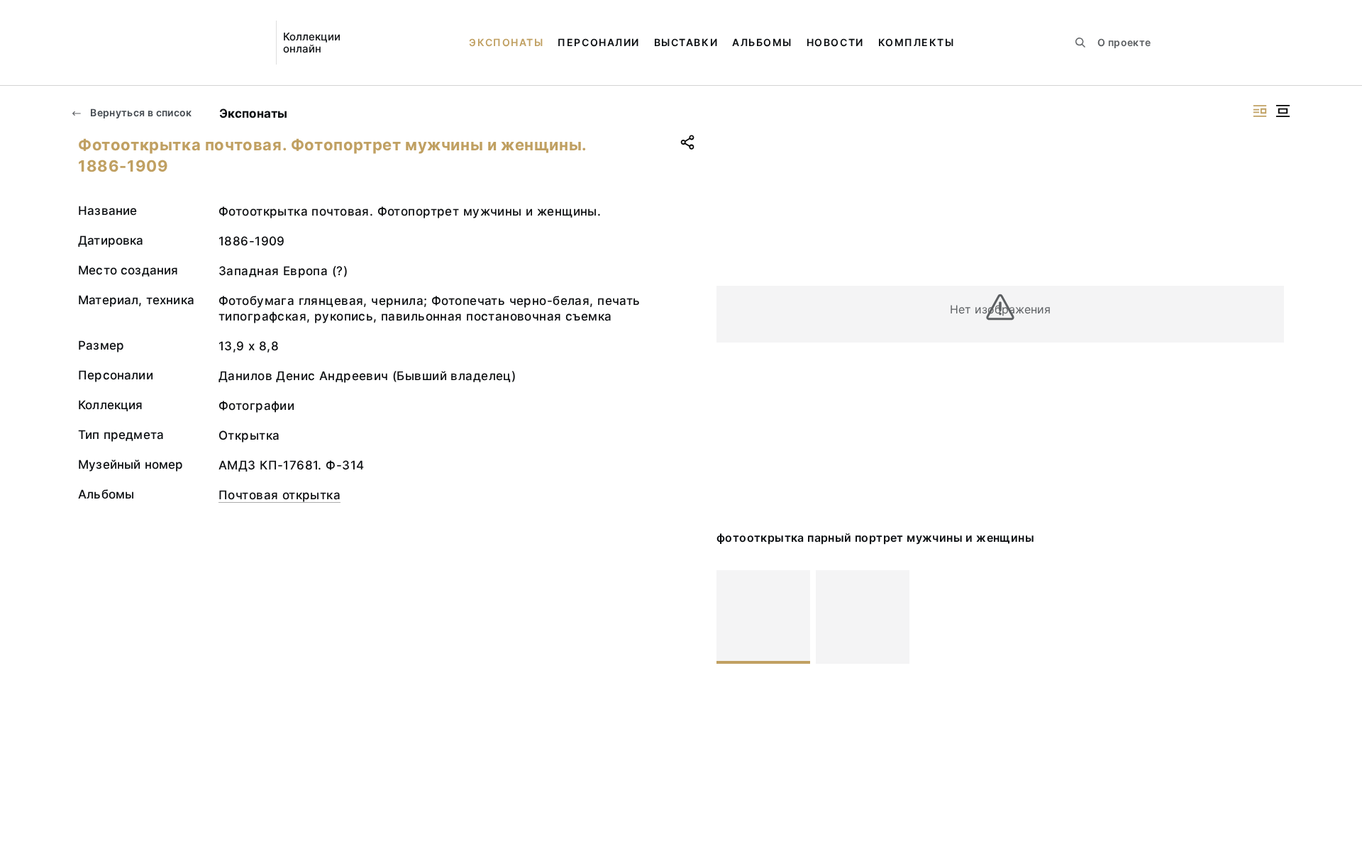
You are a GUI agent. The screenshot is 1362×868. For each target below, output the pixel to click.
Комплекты (916, 42)
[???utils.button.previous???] (733, 617)
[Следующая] (1267, 617)
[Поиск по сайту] (1080, 42)
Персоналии (598, 42)
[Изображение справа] (1259, 111)
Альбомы (762, 42)
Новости (835, 42)
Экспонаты (506, 42)
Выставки (686, 42)
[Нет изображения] (763, 617)
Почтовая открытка (279, 495)
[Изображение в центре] (1282, 111)
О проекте (1124, 42)
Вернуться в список (140, 112)
